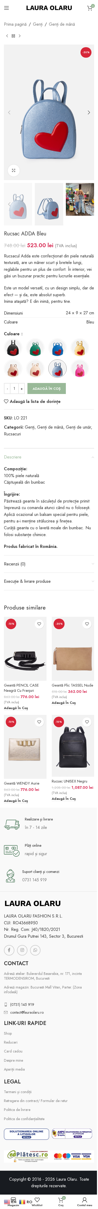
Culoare (12, 334)
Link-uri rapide (25, 1023)
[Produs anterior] (7, 36)
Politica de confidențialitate (24, 1118)
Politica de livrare (17, 1109)
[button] (9, 112)
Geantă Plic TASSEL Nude (72, 685)
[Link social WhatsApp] (35, 950)
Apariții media (14, 1069)
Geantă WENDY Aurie (21, 783)
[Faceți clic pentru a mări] (14, 170)
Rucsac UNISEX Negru (69, 781)
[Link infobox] (49, 825)
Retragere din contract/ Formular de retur (36, 1100)
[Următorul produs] (19, 36)
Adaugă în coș (47, 388)
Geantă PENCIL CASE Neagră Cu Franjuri (21, 688)
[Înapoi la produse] (13, 36)
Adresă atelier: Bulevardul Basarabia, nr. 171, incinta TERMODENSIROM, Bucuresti (43, 976)
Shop (8, 1033)
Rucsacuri (12, 434)
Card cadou (13, 1051)
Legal (12, 1082)
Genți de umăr (78, 427)
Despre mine (13, 1060)
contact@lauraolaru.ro (27, 1012)
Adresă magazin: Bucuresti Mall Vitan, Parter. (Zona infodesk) (43, 990)
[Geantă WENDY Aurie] (25, 747)
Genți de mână (62, 24)
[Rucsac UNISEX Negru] (73, 746)
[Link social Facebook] (9, 950)
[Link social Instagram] (22, 950)
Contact (16, 963)
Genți (38, 24)
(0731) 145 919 (22, 1004)
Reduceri (11, 1042)
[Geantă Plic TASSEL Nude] (73, 649)
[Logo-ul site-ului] (49, 7)
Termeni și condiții (18, 1091)
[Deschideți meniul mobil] (6, 8)
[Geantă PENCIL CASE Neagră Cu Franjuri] (25, 649)
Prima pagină (15, 24)
